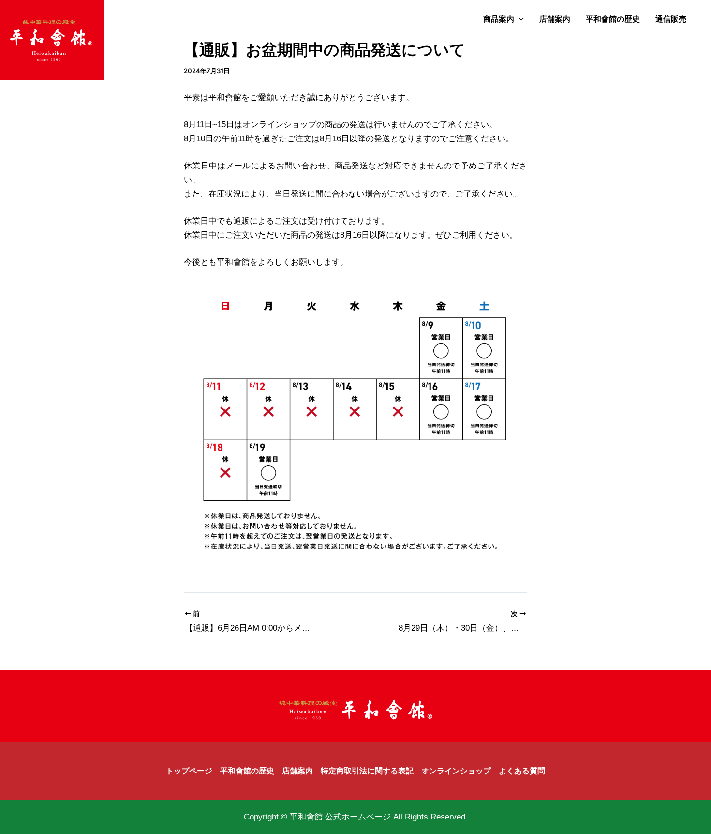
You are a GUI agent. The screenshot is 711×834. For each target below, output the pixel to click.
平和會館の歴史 (613, 19)
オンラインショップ (456, 771)
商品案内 (498, 19)
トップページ (189, 771)
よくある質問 (522, 771)
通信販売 (670, 19)
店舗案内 (554, 19)
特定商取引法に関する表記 (367, 771)
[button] (519, 19)
